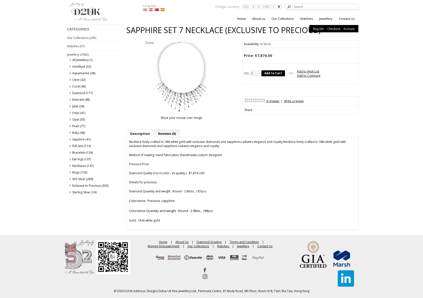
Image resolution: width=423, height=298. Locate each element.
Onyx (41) (78, 113)
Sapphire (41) (81, 139)
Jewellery (326, 18)
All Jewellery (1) (82, 60)
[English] (145, 9)
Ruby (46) (78, 133)
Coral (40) (79, 86)
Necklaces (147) (83, 166)
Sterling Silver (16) (84, 192)
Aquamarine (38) (83, 73)
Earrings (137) (81, 159)
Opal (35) (78, 119)
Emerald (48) (81, 100)
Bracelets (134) (82, 152)
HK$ (266, 7)
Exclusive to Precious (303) (90, 186)
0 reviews (272, 101)
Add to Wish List (308, 71)
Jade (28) (78, 106)
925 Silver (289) (82, 179)
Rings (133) (79, 172)
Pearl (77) (78, 126)
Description (140, 133)
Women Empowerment (163, 246)
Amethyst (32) (81, 66)
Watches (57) (76, 46)
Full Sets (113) (81, 146)
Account (349, 29)
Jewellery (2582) (78, 54)
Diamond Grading (209, 242)
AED (246, 7)
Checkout (333, 29)
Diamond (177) (82, 93)
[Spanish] (162, 9)
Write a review (294, 101)
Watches (306, 18)
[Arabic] (151, 9)
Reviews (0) (167, 133)
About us (258, 18)
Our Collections (282, 18)
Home (241, 18)
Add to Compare (308, 76)
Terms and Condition (244, 242)
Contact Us (347, 18)
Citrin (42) (78, 80)
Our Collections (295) (81, 38)
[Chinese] (157, 9)
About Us (182, 242)
